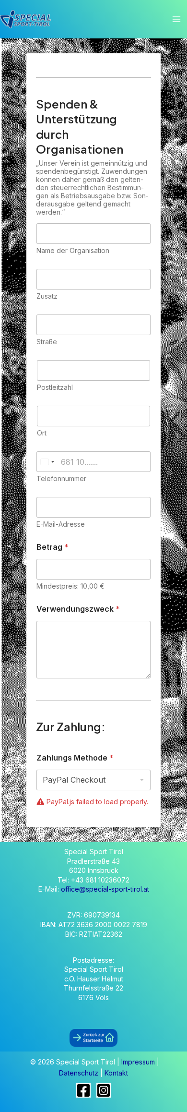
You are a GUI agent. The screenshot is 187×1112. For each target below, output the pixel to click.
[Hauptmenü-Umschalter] (176, 19)
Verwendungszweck (78, 609)
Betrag (52, 547)
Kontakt (116, 1073)
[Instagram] (103, 1090)
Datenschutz (79, 1073)
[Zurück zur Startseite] (93, 1037)
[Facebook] (83, 1090)
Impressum (139, 1062)
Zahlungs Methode (75, 757)
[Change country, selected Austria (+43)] (47, 461)
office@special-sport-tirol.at (105, 889)
